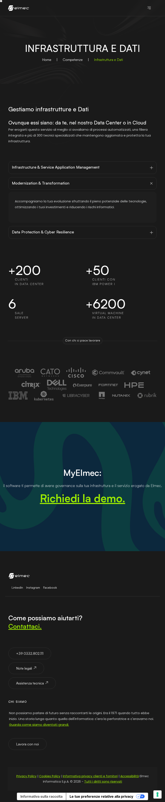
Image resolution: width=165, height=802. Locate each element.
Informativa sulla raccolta (41, 796)
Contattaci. (25, 626)
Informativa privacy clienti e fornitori (90, 776)
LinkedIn (17, 587)
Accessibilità (129, 776)
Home (46, 59)
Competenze (73, 59)
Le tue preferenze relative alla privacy (101, 796)
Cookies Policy (49, 776)
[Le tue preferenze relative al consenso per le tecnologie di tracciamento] (157, 794)
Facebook (50, 587)
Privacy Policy (26, 776)
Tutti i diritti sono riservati (103, 781)
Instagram (33, 587)
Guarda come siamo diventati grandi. (39, 724)
